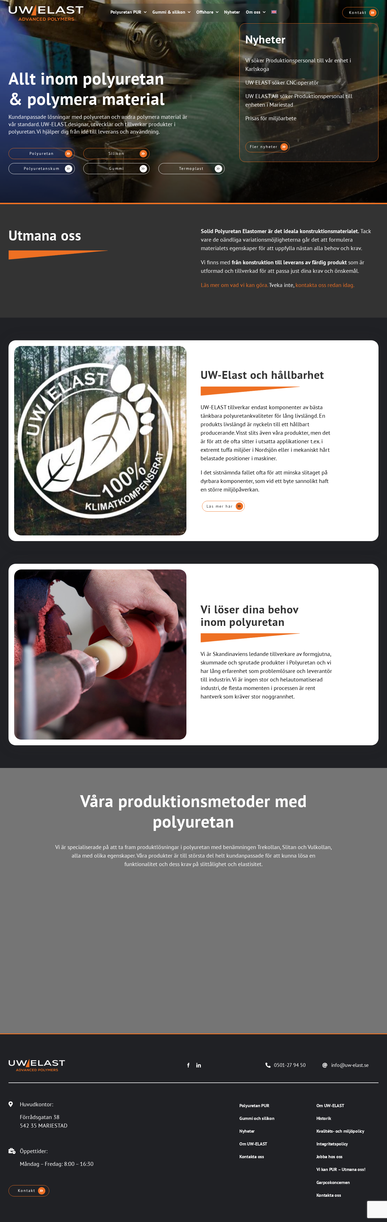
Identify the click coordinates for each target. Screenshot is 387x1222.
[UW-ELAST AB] (46, 7)
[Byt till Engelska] (274, 13)
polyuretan (97, 117)
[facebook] (188, 1065)
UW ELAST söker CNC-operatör (282, 82)
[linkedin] (198, 1065)
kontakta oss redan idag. (324, 285)
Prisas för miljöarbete (270, 118)
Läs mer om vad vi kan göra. (234, 285)
